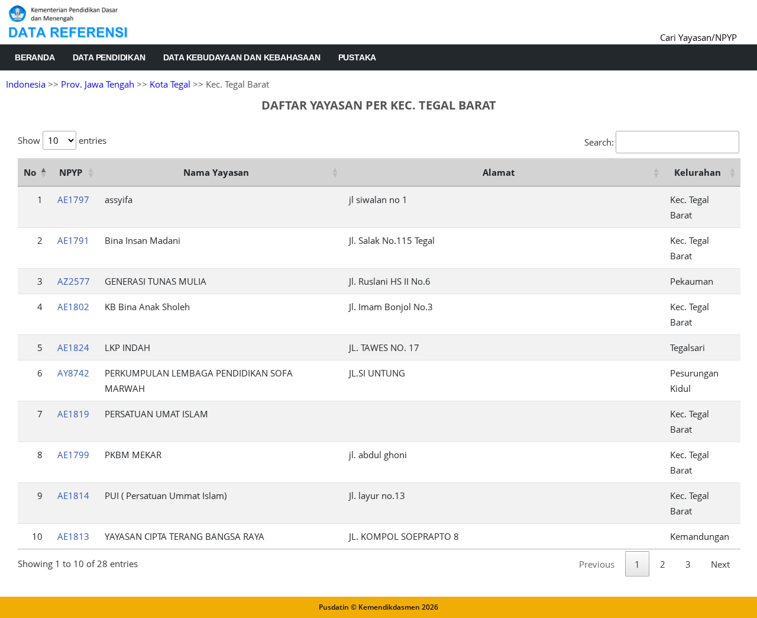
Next (720, 564)
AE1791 (73, 240)
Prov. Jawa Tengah (97, 84)
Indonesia (26, 84)
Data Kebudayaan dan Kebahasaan (242, 57)
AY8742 (73, 373)
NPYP (70, 172)
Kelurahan (697, 172)
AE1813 (73, 536)
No (30, 172)
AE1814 (73, 495)
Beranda (35, 57)
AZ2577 (73, 281)
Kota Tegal (170, 84)
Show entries (62, 140)
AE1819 (73, 414)
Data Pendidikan (109, 57)
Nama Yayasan (216, 172)
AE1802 (73, 307)
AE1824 (73, 347)
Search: (599, 142)
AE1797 (73, 199)
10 (37, 536)
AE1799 (73, 455)
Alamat (499, 172)
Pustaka (357, 57)
